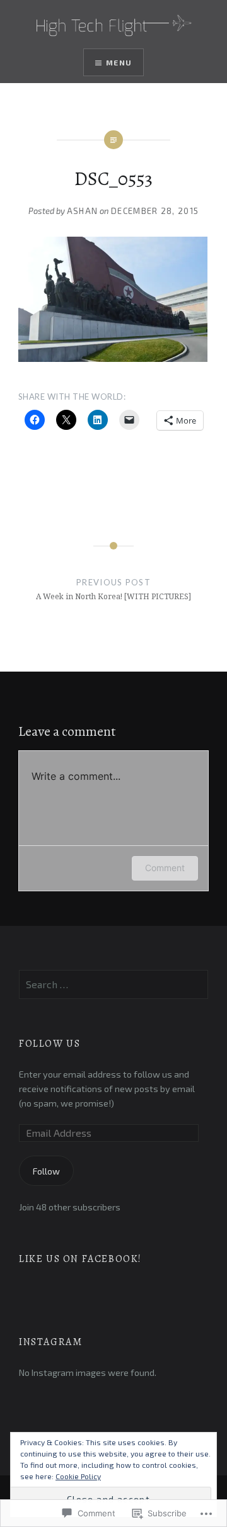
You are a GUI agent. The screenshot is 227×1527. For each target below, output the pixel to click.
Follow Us (49, 1044)
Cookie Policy (78, 1476)
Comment (165, 867)
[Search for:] (113, 984)
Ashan (82, 211)
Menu (119, 62)
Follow (46, 1171)
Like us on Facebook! (80, 1259)
